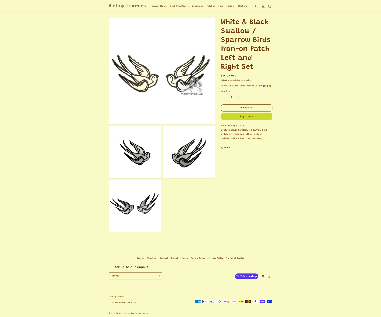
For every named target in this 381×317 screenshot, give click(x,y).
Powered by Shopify (139, 313)
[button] (179, 6)
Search (140, 258)
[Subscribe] (159, 275)
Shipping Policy (179, 258)
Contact (164, 258)
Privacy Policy (216, 258)
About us (151, 258)
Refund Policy (198, 258)
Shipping (225, 80)
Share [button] (227, 148)
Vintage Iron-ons (123, 313)
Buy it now (246, 116)
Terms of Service (235, 258)
